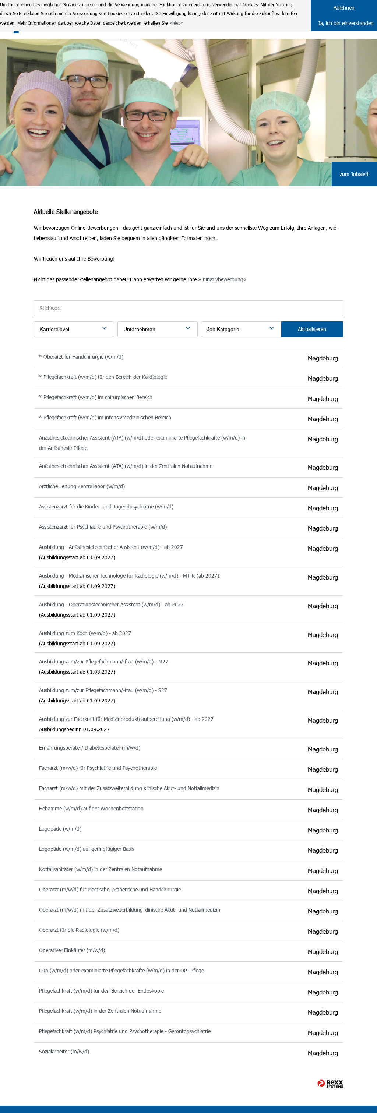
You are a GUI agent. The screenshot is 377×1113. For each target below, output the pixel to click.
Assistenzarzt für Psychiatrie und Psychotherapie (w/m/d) (103, 526)
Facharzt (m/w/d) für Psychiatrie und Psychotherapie (98, 767)
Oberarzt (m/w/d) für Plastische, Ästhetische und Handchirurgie (110, 889)
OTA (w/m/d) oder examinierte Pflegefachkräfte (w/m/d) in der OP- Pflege (121, 970)
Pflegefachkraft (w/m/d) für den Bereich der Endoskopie (101, 990)
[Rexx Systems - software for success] (330, 1083)
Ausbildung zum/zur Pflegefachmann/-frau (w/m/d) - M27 (103, 661)
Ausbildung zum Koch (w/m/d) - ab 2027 (85, 633)
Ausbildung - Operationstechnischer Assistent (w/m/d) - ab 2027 (111, 604)
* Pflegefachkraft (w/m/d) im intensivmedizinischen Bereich (105, 417)
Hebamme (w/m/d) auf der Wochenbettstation (91, 808)
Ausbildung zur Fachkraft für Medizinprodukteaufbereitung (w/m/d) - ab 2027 (126, 718)
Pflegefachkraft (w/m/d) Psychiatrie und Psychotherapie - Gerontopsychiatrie (125, 1031)
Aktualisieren (312, 328)
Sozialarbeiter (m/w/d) (64, 1051)
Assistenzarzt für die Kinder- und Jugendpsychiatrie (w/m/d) (106, 506)
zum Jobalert (354, 173)
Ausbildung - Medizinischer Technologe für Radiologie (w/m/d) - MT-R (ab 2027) (129, 575)
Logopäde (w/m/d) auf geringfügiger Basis (86, 848)
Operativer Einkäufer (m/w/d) (72, 950)
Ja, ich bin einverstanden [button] (346, 23)
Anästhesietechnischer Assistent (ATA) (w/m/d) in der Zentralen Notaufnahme (125, 465)
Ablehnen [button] (344, 7)
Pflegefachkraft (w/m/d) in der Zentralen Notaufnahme (100, 1010)
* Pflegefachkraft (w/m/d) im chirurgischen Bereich (95, 397)
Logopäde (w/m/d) (60, 828)
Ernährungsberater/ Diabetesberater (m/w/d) (89, 747)
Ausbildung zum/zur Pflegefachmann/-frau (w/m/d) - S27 (103, 690)
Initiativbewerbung (222, 279)
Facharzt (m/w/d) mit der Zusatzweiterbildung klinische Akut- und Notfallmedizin (129, 788)
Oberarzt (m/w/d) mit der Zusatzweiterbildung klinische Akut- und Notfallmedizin (129, 909)
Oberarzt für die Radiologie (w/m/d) (79, 929)
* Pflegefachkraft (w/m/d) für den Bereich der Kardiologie (103, 376)
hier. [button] (176, 23)
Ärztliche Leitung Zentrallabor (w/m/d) (82, 486)
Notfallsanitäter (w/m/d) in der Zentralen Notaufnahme (100, 869)
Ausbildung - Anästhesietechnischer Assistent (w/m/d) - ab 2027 (111, 546)
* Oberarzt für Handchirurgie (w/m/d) (81, 356)
